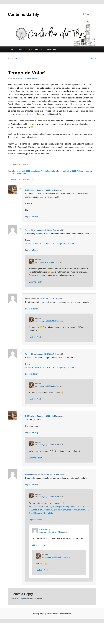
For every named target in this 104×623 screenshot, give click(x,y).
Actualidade (35, 171)
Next (93, 58)
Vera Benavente (31, 474)
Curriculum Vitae (35, 49)
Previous (12, 58)
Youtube (70, 243)
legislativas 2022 (69, 171)
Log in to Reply (31, 216)
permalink (22, 173)
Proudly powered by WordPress (58, 613)
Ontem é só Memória (34, 243)
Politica (43, 171)
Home (11, 49)
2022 (28, 171)
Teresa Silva (30, 230)
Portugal (50, 171)
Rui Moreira (29, 190)
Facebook (50, 243)
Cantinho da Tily (23, 14)
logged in (24, 598)
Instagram (60, 243)
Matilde (34, 78)
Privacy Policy (52, 49)
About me (21, 49)
